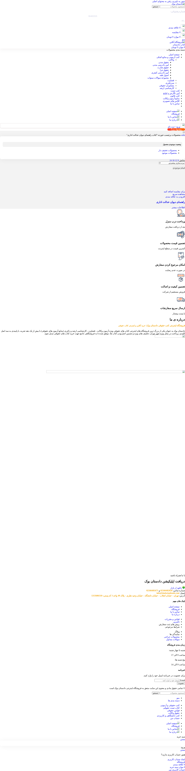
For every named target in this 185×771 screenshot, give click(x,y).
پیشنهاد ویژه (176, 129)
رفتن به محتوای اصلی (162, 1)
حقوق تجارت (163, 67)
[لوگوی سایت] (178, 4)
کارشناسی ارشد (167, 88)
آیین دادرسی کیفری (160, 72)
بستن (182, 739)
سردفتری (169, 83)
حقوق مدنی (163, 62)
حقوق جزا (164, 70)
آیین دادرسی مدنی (161, 65)
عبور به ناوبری (178, 1)
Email (182, 680)
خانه (183, 135)
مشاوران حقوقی (166, 85)
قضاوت (170, 80)
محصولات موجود (169, 153)
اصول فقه (164, 75)
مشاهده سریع (179, 194)
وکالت (171, 60)
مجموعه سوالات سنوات (158, 78)
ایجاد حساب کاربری (176, 759)
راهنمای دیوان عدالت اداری (170, 202)
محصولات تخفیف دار (167, 150)
